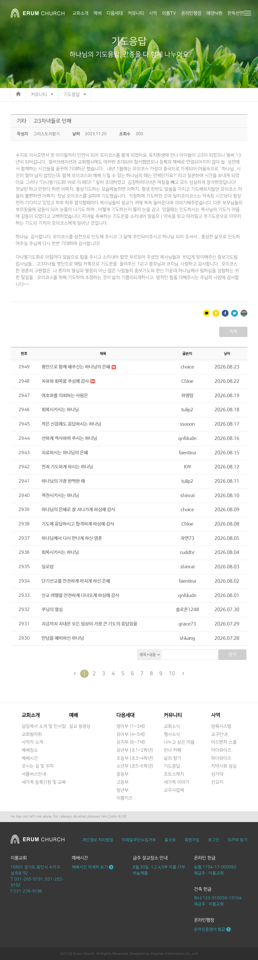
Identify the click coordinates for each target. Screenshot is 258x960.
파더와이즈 (221, 758)
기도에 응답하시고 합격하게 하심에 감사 (78, 524)
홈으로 (170, 840)
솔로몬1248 (187, 609)
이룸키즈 (124, 798)
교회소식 (172, 726)
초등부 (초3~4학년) (134, 758)
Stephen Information (167, 954)
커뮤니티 (136, 13)
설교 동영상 (79, 726)
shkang (187, 638)
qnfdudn (187, 438)
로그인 (213, 840)
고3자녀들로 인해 (52, 121)
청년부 (122, 790)
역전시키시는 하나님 (60, 495)
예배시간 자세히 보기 (90, 867)
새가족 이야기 (176, 782)
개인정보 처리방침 (97, 840)
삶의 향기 (172, 758)
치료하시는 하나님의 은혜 (65, 452)
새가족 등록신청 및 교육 (44, 782)
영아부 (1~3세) (130, 726)
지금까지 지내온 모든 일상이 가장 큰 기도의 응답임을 (89, 623)
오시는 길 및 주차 (38, 766)
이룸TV (169, 13)
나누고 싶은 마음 (179, 742)
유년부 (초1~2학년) (134, 750)
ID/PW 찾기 (237, 840)
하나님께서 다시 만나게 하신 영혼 (72, 538)
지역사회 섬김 (224, 766)
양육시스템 (221, 726)
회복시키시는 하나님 (60, 409)
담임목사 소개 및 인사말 (44, 726)
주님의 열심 (52, 609)
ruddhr (187, 552)
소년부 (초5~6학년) (134, 766)
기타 (21, 121)
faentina (187, 452)
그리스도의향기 (46, 134)
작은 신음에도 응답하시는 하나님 (71, 424)
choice (187, 367)
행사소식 (172, 734)
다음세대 (115, 13)
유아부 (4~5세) (130, 734)
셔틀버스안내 (34, 774)
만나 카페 (172, 750)
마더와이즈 (221, 750)
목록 (233, 331)
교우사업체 (174, 790)
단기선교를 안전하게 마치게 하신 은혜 (76, 581)
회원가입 (192, 840)
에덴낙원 (214, 13)
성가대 (217, 774)
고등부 (122, 782)
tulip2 (187, 409)
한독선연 (236, 13)
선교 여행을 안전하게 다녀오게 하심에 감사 (80, 595)
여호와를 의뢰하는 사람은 (65, 395)
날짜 (227, 354)
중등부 (122, 774)
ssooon (187, 424)
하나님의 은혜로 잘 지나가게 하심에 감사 (78, 509)
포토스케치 (174, 774)
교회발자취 (32, 734)
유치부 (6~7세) (130, 742)
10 (172, 673)
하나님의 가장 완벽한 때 (63, 481)
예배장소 (30, 750)
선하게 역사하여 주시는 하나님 (69, 438)
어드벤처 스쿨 (224, 742)
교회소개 (80, 13)
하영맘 (187, 395)
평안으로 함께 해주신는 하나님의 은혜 (76, 367)
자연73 (187, 538)
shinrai (187, 495)
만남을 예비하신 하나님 (63, 638)
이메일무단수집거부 (139, 840)
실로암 (48, 566)
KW (187, 466)
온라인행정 (191, 13)
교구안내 (219, 734)
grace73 (187, 623)
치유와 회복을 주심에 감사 (66, 381)
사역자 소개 (32, 742)
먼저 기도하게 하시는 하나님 (67, 466)
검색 (232, 654)
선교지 (217, 782)
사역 (153, 13)
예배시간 (30, 758)
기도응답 (172, 766)
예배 (97, 13)
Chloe (187, 381)
